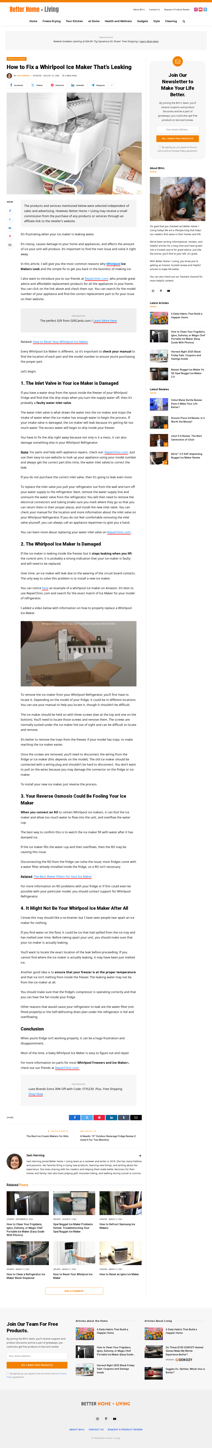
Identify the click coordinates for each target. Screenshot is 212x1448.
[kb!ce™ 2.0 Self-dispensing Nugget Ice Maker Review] (159, 458)
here (45, 588)
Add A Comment (74, 1291)
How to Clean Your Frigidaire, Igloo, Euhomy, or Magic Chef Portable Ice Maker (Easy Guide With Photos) (25, 1230)
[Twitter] (10, 219)
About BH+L (139, 9)
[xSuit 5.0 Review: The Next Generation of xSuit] (159, 440)
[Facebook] (10, 211)
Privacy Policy (179, 150)
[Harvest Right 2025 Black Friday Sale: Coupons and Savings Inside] (159, 356)
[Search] (183, 21)
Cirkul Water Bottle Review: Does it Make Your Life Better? (186, 404)
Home (33, 21)
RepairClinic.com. (67, 1068)
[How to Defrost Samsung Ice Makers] (121, 1203)
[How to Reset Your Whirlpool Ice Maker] (74, 1253)
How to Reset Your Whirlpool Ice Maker (60, 342)
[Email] (10, 244)
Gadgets (142, 21)
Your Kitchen (74, 21)
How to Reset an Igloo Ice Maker (119, 1274)
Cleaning (171, 21)
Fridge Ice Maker (16, 59)
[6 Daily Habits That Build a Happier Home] (159, 318)
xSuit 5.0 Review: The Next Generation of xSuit (186, 437)
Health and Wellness (118, 21)
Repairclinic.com (96, 279)
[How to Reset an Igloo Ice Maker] (121, 1253)
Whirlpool (113, 264)
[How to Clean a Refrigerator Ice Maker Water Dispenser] (28, 1253)
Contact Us (154, 9)
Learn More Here (105, 321)
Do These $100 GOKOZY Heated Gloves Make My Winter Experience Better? (184, 1351)
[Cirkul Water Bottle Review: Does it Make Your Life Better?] (159, 404)
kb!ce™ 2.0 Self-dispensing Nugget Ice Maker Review (186, 455)
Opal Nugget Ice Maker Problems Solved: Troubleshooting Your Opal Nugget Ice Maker (73, 1228)
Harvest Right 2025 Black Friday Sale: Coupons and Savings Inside (186, 355)
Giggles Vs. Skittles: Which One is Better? (185, 1371)
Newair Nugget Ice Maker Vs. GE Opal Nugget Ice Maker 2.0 (188, 373)
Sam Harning (23, 76)
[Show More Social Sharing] (111, 85)
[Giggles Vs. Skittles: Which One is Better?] (154, 1373)
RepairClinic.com (116, 452)
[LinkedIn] (10, 227)
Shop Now (35, 1094)
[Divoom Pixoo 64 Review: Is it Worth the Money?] (159, 422)
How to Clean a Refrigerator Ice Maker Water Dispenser (26, 1276)
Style (156, 21)
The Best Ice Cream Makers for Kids (47, 1136)
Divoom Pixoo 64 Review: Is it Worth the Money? (188, 420)
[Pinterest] (10, 236)
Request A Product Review (176, 9)
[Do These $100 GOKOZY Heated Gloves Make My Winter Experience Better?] (154, 1351)
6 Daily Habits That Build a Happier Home (186, 315)
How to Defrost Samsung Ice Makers (117, 1226)
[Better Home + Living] (32, 9)
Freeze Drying (52, 21)
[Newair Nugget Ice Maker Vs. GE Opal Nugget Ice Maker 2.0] (159, 374)
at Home (94, 21)
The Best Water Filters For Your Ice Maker (63, 876)
